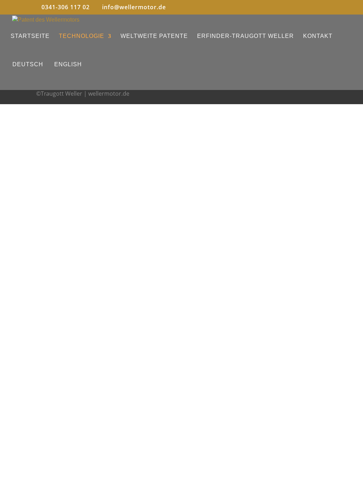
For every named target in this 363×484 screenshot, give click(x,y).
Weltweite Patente (154, 36)
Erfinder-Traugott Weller (245, 36)
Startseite (30, 36)
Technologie (81, 36)
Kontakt (318, 36)
